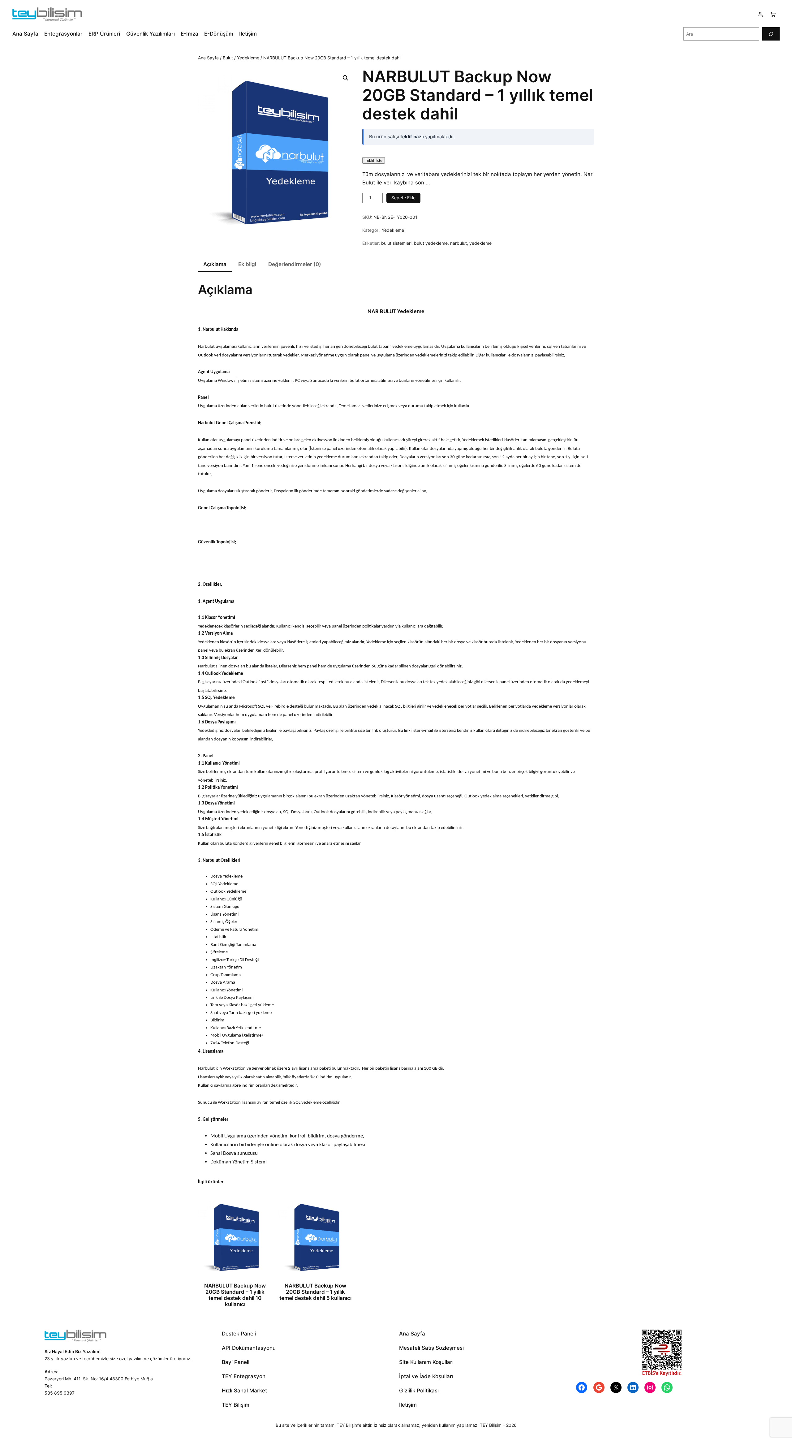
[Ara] (771, 34)
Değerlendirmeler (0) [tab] (294, 264)
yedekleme (480, 243)
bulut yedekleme (431, 243)
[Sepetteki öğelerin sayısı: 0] (773, 14)
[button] (345, 78)
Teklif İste (373, 160)
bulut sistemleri (396, 243)
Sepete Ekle (403, 197)
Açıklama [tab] (214, 264)
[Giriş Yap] (760, 14)
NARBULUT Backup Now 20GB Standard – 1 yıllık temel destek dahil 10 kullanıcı (235, 1295)
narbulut (458, 243)
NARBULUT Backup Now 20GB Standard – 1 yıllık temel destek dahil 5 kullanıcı (315, 1292)
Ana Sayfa (208, 57)
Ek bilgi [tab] (247, 264)
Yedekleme (248, 57)
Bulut (228, 57)
